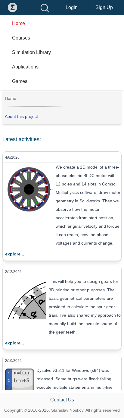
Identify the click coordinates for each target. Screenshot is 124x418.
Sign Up (104, 7)
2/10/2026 (13, 361)
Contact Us (62, 399)
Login (72, 7)
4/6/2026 (12, 157)
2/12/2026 (13, 272)
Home (10, 98)
